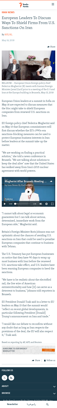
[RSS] (11, 378)
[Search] (47, 404)
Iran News (8, 12)
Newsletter (12, 404)
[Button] (51, 47)
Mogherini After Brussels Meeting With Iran (30, 181)
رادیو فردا (31, 404)
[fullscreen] (52, 204)
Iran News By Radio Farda (20, 185)
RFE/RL (8, 35)
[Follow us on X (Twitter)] (4, 378)
